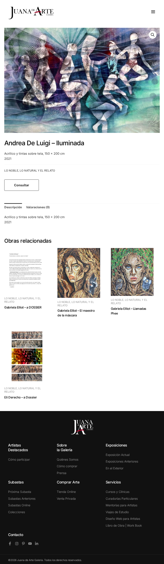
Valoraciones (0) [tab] (38, 207)
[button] (153, 35)
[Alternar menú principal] (153, 11)
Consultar (21, 185)
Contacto (15, 535)
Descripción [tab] (13, 207)
